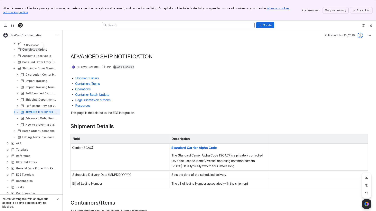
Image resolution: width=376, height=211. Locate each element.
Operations (83, 89)
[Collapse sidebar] (5, 25)
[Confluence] (20, 25)
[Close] (57, 199)
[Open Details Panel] (366, 185)
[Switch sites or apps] (12, 25)
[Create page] (366, 193)
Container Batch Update (92, 95)
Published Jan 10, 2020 (340, 35)
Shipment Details (87, 78)
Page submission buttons (93, 100)
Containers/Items (87, 84)
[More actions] (57, 35)
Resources (82, 105)
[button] (165, 138)
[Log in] (370, 25)
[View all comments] (366, 177)
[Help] (363, 25)
